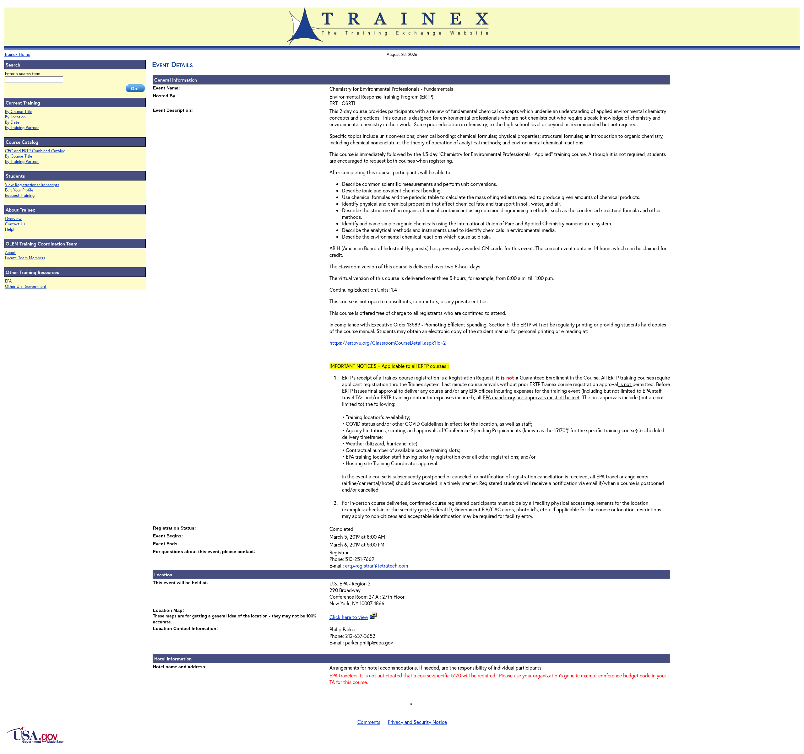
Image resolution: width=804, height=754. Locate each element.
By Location (15, 117)
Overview (13, 218)
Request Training (20, 195)
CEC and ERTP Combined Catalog (35, 150)
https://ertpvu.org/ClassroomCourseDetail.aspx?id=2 (387, 342)
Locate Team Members (25, 258)
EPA (8, 281)
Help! (9, 229)
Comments (368, 722)
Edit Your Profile (19, 190)
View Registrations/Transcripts (32, 184)
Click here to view (348, 617)
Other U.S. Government (25, 286)
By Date (12, 122)
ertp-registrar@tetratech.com (376, 565)
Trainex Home (17, 54)
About (10, 252)
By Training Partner (22, 127)
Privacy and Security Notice (417, 722)
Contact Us (15, 224)
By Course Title (18, 111)
